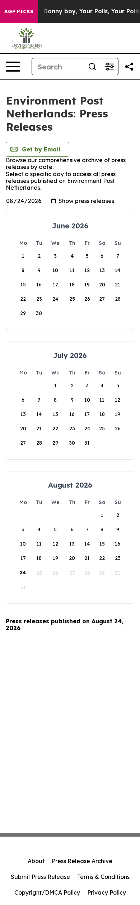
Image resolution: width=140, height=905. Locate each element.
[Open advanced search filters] (109, 66)
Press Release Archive (82, 861)
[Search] (92, 66)
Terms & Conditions (103, 876)
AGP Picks (18, 11)
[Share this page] (129, 66)
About (36, 861)
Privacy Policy (106, 892)
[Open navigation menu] (13, 66)
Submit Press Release (40, 876)
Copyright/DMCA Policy (47, 892)
